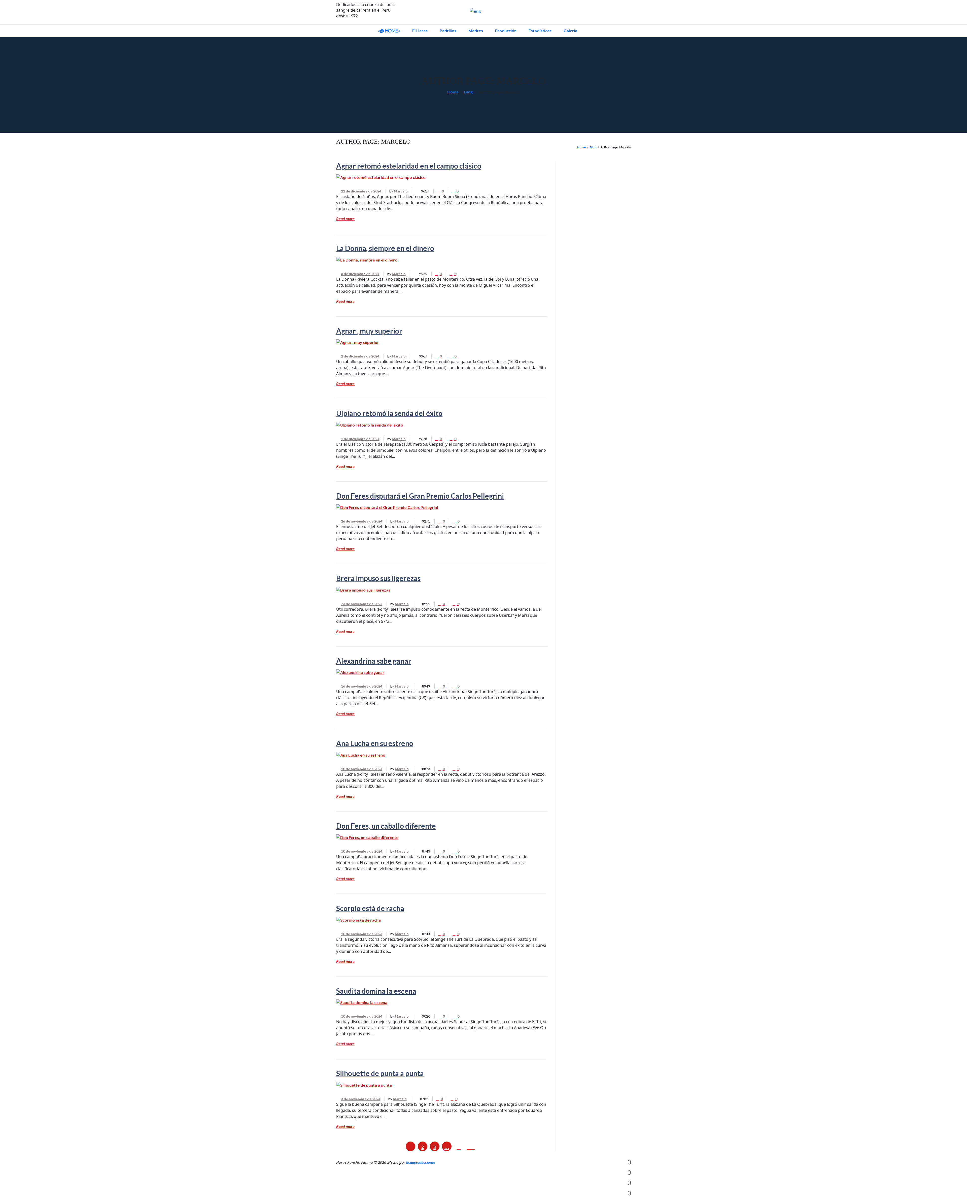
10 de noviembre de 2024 (361, 769)
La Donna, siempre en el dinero (385, 248)
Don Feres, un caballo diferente (386, 826)
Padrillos (448, 30)
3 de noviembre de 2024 (360, 1099)
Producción (505, 30)
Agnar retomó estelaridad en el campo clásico (408, 165)
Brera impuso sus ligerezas (378, 578)
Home (453, 91)
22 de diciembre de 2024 (361, 191)
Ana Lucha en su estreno (374, 743)
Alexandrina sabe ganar (373, 661)
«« (389, 30)
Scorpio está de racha (370, 908)
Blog (468, 91)
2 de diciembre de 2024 (360, 356)
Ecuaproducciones (420, 1162)
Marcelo (401, 191)
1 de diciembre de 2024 (360, 439)
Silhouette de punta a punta (380, 1073)
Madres (475, 30)
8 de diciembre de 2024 (360, 274)
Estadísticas (540, 30)
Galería (570, 30)
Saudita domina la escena (376, 991)
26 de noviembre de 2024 (361, 521)
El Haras (420, 30)
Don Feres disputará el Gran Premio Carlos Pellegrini (420, 496)
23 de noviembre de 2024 (361, 604)
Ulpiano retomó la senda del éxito (389, 413)
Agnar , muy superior (369, 331)
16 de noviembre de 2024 (361, 686)
